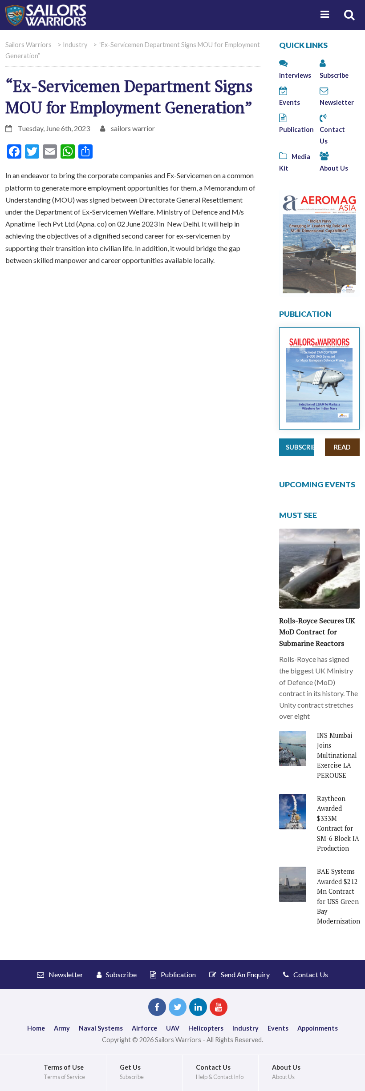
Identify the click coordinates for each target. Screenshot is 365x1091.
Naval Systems (101, 1028)
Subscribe (300, 447)
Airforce (144, 1028)
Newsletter (65, 974)
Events (278, 1028)
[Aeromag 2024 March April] (319, 242)
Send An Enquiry (244, 974)
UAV (172, 1028)
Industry (245, 1028)
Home (36, 1028)
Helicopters (205, 1028)
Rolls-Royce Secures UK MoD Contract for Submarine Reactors (317, 632)
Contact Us (332, 135)
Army (62, 1028)
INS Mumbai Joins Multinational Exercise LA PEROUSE (337, 755)
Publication (177, 974)
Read (342, 447)
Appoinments (317, 1028)
